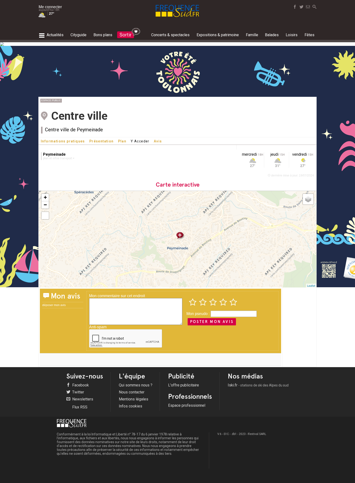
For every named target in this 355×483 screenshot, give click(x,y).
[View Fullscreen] (45, 215)
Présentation (101, 141)
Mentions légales (133, 399)
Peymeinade (54, 154)
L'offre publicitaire (183, 385)
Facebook (80, 385)
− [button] (45, 205)
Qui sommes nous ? (135, 385)
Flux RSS (79, 407)
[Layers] (308, 199)
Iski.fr (258, 385)
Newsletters (82, 399)
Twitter (77, 392)
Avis (158, 141)
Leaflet (311, 285)
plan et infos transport (58, 158)
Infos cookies (130, 406)
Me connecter (50, 7)
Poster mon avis (212, 321)
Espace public (51, 100)
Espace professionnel (186, 405)
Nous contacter (131, 392)
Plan (122, 141)
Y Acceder (140, 141)
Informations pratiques (63, 141)
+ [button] (45, 197)
